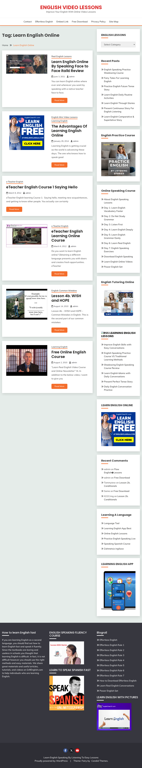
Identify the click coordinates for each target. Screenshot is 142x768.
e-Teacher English (14, 181)
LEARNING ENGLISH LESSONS (118, 334)
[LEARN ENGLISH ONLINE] (118, 445)
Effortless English (44, 21)
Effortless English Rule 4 (112, 660)
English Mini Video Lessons (64, 117)
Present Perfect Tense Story (118, 381)
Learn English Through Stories (119, 103)
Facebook (65, 750)
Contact (28, 21)
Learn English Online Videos (118, 261)
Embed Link (62, 21)
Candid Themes (99, 760)
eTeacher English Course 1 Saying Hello (42, 187)
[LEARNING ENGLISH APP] (118, 610)
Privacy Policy (98, 21)
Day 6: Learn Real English (117, 243)
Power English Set (113, 266)
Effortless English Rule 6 (112, 670)
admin (72, 76)
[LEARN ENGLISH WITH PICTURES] (114, 729)
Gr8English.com (35, 669)
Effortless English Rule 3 (112, 655)
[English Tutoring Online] (118, 317)
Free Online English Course (68, 354)
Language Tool (111, 523)
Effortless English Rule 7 (112, 675)
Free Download (80, 21)
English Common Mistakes (64, 290)
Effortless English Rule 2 (112, 650)
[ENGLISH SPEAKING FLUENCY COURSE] (66, 663)
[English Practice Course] (118, 175)
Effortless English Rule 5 (112, 665)
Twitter (71, 750)
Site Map (113, 21)
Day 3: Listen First (113, 224)
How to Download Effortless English (118, 680)
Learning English (59, 121)
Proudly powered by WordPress (51, 760)
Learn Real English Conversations (117, 685)
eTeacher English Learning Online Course (67, 236)
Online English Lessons (115, 533)
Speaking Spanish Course (117, 543)
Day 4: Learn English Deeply (118, 229)
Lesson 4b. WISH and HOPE (66, 298)
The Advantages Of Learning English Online (69, 131)
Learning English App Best (117, 528)
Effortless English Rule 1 (112, 645)
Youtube (77, 750)
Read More (59, 100)
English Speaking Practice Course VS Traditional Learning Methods (117, 356)
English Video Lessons (71, 7)
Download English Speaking (118, 256)
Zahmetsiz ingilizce (114, 548)
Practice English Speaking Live (119, 538)
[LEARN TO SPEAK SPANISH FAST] (66, 709)
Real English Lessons (61, 56)
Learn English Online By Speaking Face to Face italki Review (69, 66)
